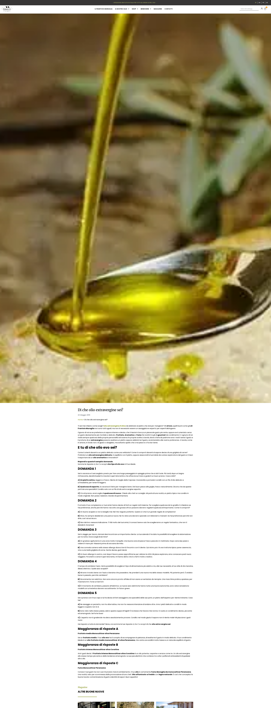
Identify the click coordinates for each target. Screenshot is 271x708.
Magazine (158, 9)
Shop (134, 9)
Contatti (169, 9)
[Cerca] (257, 8)
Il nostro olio (121, 9)
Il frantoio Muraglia (103, 9)
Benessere (145, 9)
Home (80, 419)
